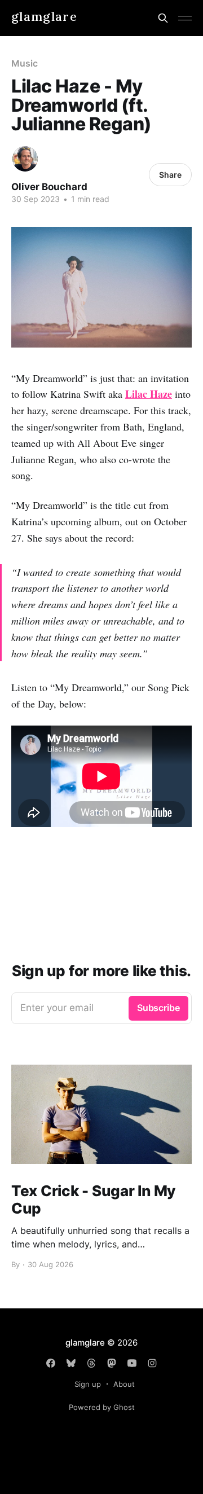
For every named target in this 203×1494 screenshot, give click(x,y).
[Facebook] (50, 1363)
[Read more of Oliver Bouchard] (25, 159)
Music (24, 63)
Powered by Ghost (102, 1407)
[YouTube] (131, 1363)
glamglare (44, 17)
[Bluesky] (71, 1363)
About (124, 1383)
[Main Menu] (184, 18)
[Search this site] (163, 18)
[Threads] (91, 1363)
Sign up (87, 1383)
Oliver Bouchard (49, 186)
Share (170, 174)
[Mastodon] (111, 1363)
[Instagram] (152, 1363)
